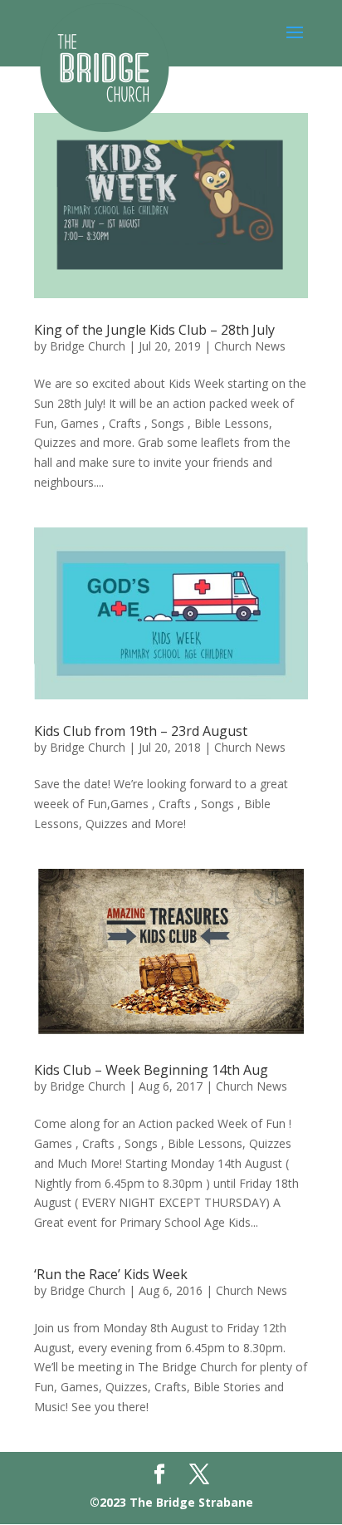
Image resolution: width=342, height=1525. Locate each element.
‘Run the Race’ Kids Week (111, 1274)
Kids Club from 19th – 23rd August (140, 731)
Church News (250, 346)
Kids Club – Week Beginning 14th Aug (151, 1070)
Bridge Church (87, 346)
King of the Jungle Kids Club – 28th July (154, 330)
